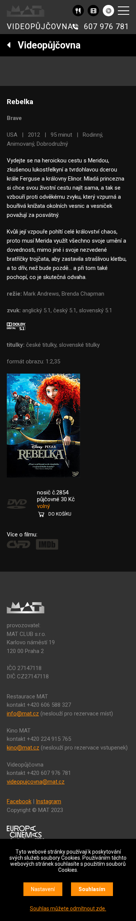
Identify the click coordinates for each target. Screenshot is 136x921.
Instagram (48, 801)
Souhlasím (92, 889)
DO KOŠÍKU (59, 514)
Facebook (19, 801)
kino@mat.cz (23, 747)
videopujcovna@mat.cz (36, 781)
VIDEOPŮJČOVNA (40, 26)
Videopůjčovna (45, 45)
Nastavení (43, 889)
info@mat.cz (23, 713)
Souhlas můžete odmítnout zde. (68, 908)
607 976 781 (106, 26)
